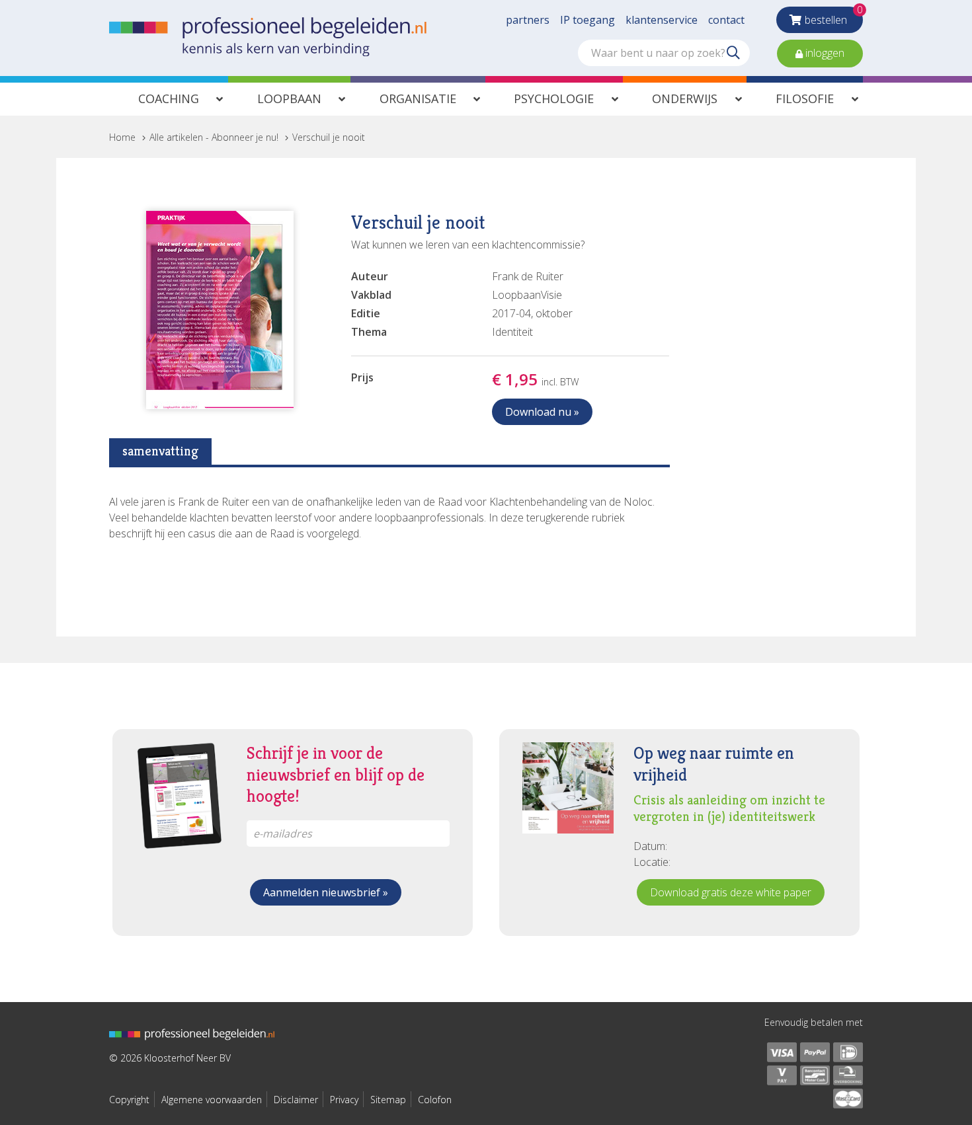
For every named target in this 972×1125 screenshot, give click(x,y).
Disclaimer (296, 1100)
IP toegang (587, 20)
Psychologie (554, 98)
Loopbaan (289, 98)
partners (527, 20)
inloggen (823, 53)
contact (726, 20)
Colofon (435, 1100)
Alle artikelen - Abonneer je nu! (213, 137)
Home (122, 137)
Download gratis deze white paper (730, 892)
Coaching (168, 98)
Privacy (344, 1100)
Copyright (129, 1100)
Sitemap (388, 1100)
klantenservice (662, 20)
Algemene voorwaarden (211, 1100)
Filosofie (805, 98)
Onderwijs (684, 98)
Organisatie (418, 98)
